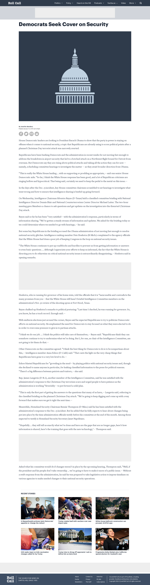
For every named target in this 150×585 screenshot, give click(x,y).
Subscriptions (101, 582)
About (77, 577)
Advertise (99, 577)
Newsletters (78, 582)
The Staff (88, 582)
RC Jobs (99, 579)
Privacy (88, 579)
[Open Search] (141, 3)
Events (77, 579)
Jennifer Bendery (27, 126)
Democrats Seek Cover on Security (63, 24)
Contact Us (89, 577)
